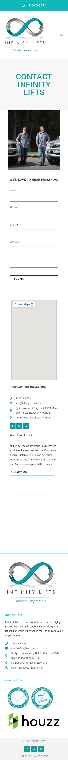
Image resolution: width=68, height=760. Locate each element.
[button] (62, 35)
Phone (14, 207)
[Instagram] (19, 426)
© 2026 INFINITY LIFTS (34, 741)
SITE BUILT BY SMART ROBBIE (34, 756)
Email (14, 224)
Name (14, 190)
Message (14, 242)
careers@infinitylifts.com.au (36, 464)
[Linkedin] (26, 426)
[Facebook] (13, 426)
